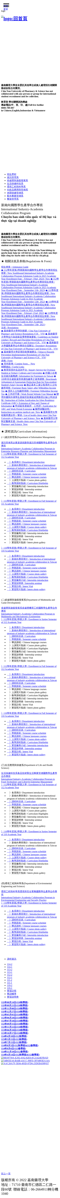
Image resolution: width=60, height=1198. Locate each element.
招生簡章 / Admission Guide (14, 267)
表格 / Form (7, 360)
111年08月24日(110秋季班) (14, 1002)
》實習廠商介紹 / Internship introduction (27, 580)
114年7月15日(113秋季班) (14, 1042)
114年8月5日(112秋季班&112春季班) (19, 1045)
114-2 (9, 964)
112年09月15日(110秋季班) (14, 1024)
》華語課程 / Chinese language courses (26, 477)
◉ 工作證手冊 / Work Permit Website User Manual (29, 394)
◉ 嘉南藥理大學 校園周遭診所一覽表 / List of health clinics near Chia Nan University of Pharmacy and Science (29, 415)
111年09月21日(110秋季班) (14, 1005)
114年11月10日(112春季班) (14, 1051)
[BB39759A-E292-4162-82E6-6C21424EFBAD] (24, 1057)
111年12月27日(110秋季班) (14, 1011)
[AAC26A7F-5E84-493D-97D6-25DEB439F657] (25, 1063)
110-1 (9, 988)
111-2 (9, 980)
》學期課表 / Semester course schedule (26, 474)
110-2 (9, 985)
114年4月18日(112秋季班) (14, 1036)
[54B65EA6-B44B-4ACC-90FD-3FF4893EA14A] (25, 1060)
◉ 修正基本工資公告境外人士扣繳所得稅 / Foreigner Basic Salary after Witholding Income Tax (29, 388)
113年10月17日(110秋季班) (14, 1033)
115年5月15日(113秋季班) (14, 1039)
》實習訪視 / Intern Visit (20, 586)
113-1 (9, 972)
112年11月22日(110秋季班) (14, 1027)
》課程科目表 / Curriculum (21, 471)
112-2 (9, 975)
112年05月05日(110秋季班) (14, 1014)
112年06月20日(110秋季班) (14, 1017)
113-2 (9, 969)
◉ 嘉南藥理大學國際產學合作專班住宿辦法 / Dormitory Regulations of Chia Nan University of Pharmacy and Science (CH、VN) (29, 345)
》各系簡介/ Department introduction (26, 462)
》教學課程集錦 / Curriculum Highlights (27, 483)
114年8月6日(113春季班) (13, 1048)
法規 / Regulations (9, 327)
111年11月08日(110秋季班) (14, 1008)
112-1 (9, 977)
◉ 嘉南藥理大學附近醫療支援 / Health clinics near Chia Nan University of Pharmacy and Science (29, 421)
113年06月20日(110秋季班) (14, 1030)
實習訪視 (11, 990)
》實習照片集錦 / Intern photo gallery (26, 589)
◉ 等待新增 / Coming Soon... (18, 363)
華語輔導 (11, 994)
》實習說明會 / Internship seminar (24, 583)
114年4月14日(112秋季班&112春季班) (20, 1054)
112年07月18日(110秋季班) (14, 1021)
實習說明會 (13, 997)
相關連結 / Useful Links (12, 367)
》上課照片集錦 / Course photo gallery (27, 527)
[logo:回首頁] (14, 18)
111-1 (9, 982)
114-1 (9, 967)
